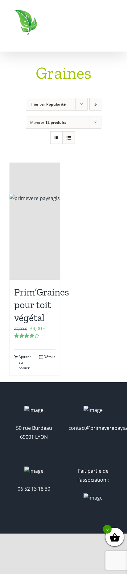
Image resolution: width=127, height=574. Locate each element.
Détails (49, 356)
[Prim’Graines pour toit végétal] (35, 221)
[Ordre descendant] (95, 104)
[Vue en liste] (69, 138)
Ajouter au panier (24, 362)
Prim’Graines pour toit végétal (41, 305)
